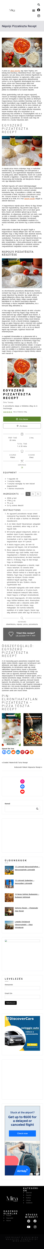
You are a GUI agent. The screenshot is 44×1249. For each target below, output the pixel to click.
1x (28, 494)
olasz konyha (15, 71)
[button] (33, 10)
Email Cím (8, 993)
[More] (32, 752)
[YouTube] (22, 792)
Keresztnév (9, 985)
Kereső (7, 804)
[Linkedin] (18, 752)
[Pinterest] (22, 752)
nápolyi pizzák (29, 199)
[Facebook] (39, 10)
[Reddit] (13, 752)
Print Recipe (23, 419)
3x (38, 494)
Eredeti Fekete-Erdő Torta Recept (15, 762)
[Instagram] (39, 16)
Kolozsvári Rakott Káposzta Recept (27, 767)
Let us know (21, 635)
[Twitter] (9, 752)
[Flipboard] (27, 752)
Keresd (37, 809)
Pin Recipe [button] (23, 426)
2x (33, 494)
